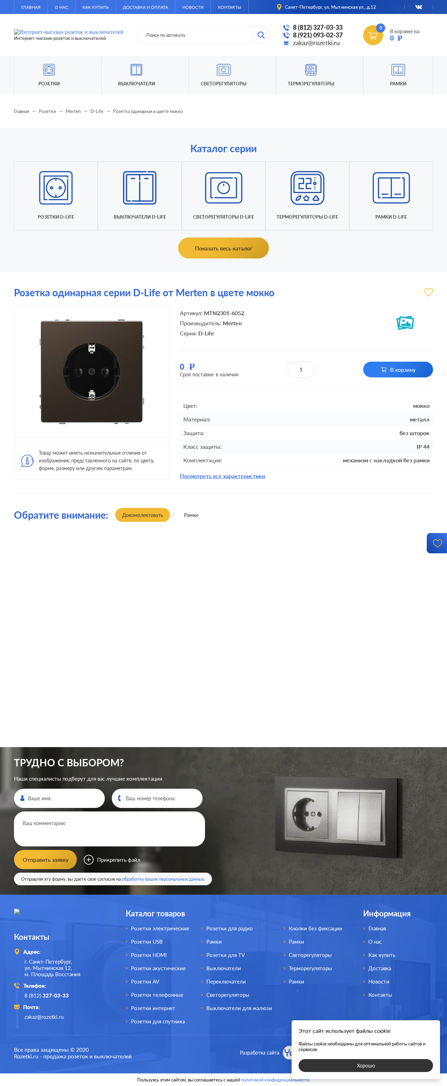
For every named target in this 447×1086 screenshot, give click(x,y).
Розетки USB (147, 941)
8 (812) (46, 995)
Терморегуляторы (311, 83)
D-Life (96, 111)
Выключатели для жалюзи (239, 1008)
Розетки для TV (225, 955)
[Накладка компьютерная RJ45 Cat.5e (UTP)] (276, 602)
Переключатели (226, 981)
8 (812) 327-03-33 (318, 27)
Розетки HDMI (149, 955)
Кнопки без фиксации (315, 928)
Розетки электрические (160, 928)
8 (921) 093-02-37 (318, 35)
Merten (73, 111)
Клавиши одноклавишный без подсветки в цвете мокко (66, 546)
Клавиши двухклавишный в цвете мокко (276, 746)
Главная (31, 7)
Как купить (95, 7)
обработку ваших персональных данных (163, 879)
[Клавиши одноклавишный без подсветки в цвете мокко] (66, 602)
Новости (193, 7)
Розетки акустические (158, 968)
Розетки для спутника (158, 1021)
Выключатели (223, 968)
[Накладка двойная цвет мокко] (171, 602)
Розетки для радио (229, 928)
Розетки (47, 111)
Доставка (379, 968)
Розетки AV (145, 981)
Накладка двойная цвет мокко (171, 546)
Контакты (229, 7)
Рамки (398, 83)
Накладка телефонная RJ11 (171, 747)
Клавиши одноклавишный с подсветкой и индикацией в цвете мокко (381, 546)
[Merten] (405, 323)
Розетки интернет (153, 1008)
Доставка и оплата (145, 7)
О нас (61, 7)
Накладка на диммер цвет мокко (381, 747)
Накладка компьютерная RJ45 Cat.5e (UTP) (276, 546)
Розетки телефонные (157, 995)
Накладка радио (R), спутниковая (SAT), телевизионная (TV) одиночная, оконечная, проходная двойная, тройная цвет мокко (66, 746)
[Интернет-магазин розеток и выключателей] (59, 918)
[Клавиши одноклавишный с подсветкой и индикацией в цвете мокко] (381, 602)
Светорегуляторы (224, 83)
